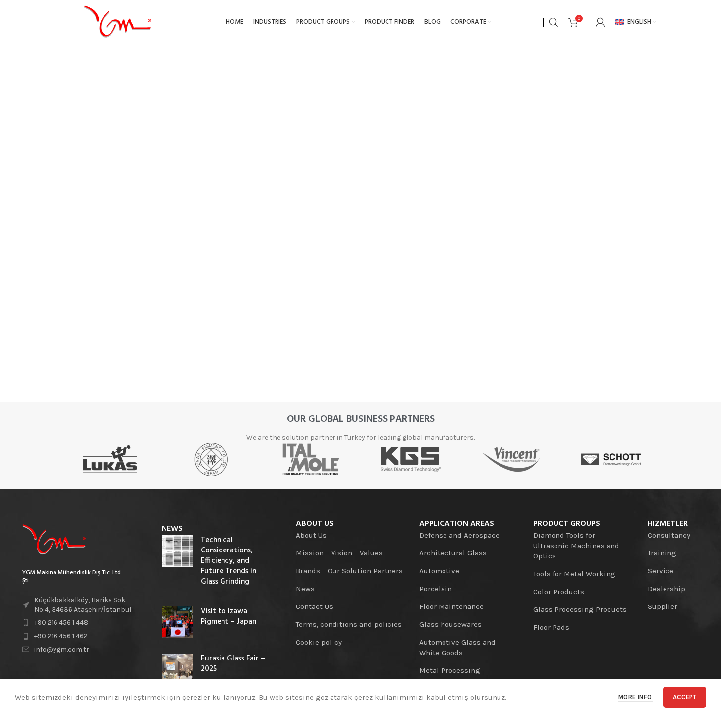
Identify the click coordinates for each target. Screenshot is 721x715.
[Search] (553, 22)
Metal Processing (449, 670)
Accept (684, 697)
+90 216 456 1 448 (61, 622)
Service (660, 570)
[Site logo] (117, 21)
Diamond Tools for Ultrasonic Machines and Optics (576, 545)
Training (662, 553)
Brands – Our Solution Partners (349, 570)
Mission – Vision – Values (339, 553)
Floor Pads (551, 627)
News (305, 588)
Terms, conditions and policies (349, 624)
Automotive (439, 570)
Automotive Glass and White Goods (457, 647)
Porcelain (435, 588)
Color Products (558, 591)
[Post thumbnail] (177, 563)
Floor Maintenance (451, 606)
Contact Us (314, 606)
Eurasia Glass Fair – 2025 (233, 664)
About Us (311, 535)
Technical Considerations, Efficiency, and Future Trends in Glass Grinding (228, 561)
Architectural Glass (453, 553)
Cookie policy (319, 642)
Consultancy (669, 535)
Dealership (666, 588)
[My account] (600, 22)
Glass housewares (450, 624)
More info (635, 697)
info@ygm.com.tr (61, 649)
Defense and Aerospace (459, 535)
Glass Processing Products (580, 609)
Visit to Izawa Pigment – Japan (228, 616)
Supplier (662, 606)
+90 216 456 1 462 (61, 636)
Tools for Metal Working (574, 573)
